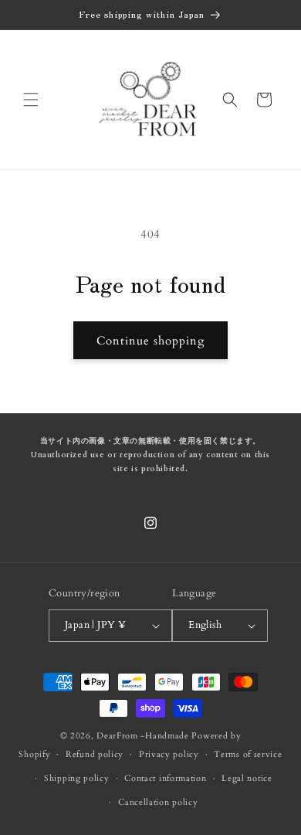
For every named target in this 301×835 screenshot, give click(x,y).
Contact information (165, 778)
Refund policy (94, 754)
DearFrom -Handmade (142, 736)
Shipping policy (77, 778)
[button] (31, 100)
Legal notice (247, 778)
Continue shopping (150, 340)
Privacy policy (169, 754)
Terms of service (248, 754)
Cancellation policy (158, 802)
